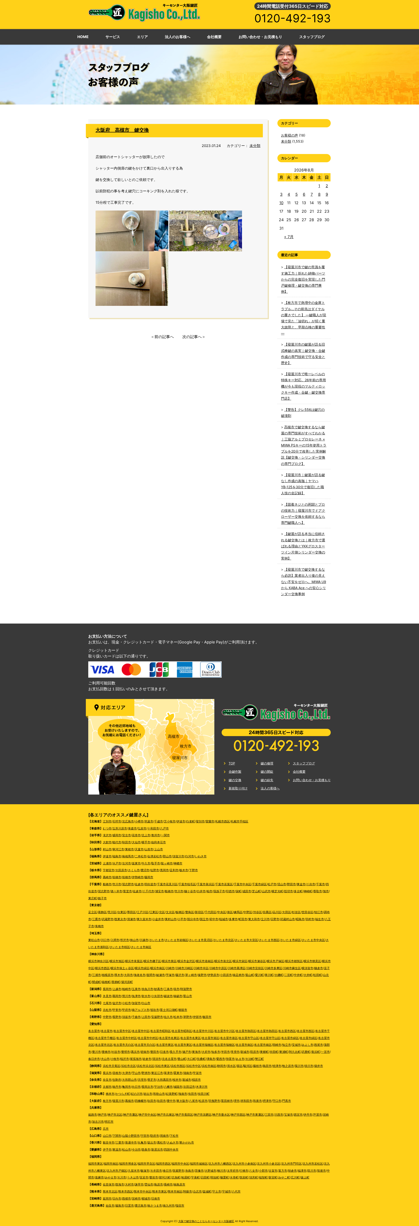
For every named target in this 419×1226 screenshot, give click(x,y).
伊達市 (181, 821)
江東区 (153, 912)
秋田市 (126, 842)
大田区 (286, 912)
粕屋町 (185, 1177)
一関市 (165, 835)
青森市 (132, 828)
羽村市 (310, 919)
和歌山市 (159, 1094)
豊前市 (153, 1177)
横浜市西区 (102, 968)
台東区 (121, 912)
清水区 (231, 1066)
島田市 (267, 1066)
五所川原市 (120, 828)
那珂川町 (165, 1177)
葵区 (239, 1066)
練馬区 (238, 912)
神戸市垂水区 (221, 1114)
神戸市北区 (115, 1114)
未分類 (255, 145)
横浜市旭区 (117, 961)
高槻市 (173, 736)
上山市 (158, 849)
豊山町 (181, 1059)
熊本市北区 (110, 1191)
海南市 (182, 1094)
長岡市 (107, 989)
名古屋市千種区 (105, 1038)
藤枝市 (257, 1066)
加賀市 (136, 1003)
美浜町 (315, 1052)
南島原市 (179, 1184)
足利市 (174, 870)
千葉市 (320, 884)
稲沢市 (124, 1059)
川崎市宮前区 (255, 968)
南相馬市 (128, 856)
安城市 (296, 1045)
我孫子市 (219, 891)
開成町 (96, 982)
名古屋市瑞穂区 (203, 1045)
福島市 (117, 856)
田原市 (254, 1052)
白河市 (189, 856)
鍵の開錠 (267, 771)
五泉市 (136, 989)
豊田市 (154, 1052)
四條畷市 (140, 1101)
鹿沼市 (145, 870)
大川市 (121, 1177)
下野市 (193, 870)
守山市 (136, 1073)
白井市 (201, 891)
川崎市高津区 (236, 968)
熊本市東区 (159, 1191)
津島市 (211, 1059)
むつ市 (107, 828)
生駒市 (117, 1079)
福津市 (302, 1170)
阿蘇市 (187, 1191)
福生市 (319, 919)
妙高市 (158, 989)
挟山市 (134, 940)
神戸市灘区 (130, 1114)
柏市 (209, 891)
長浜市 (107, 1073)
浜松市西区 (178, 1066)
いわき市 (201, 856)
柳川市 (221, 1170)
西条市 (146, 1149)
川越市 (144, 940)
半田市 (225, 1052)
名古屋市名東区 (169, 1038)
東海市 (196, 1052)
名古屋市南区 (244, 1045)
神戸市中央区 (147, 1114)
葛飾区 (102, 912)
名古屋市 (94, 1031)
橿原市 (196, 1079)
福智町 (263, 1177)
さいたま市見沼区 (200, 940)
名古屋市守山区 (249, 1038)
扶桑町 (201, 1059)
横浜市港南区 (204, 961)
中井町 (298, 975)
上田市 (146, 1017)
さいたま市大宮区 (246, 940)
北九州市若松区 (313, 1163)
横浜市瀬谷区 (257, 961)
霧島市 (119, 1205)
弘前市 (142, 828)
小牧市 (115, 1059)
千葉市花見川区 (167, 884)
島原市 (158, 1184)
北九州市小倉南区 (244, 1163)
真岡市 (164, 870)
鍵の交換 (235, 780)
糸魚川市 (147, 989)
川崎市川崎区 (184, 968)
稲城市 (223, 919)
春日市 (167, 1170)
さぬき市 (172, 1142)
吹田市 (151, 1101)
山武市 (266, 891)
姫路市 (92, 1114)
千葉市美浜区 (205, 884)
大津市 (126, 1073)
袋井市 (318, 1066)
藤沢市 (180, 975)
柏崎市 (126, 989)
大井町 (308, 975)
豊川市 (96, 1052)
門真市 (286, 1101)
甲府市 (126, 1010)
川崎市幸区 (201, 968)
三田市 (269, 1114)
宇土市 (216, 1191)
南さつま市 (154, 1205)
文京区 (170, 912)
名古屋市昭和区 (160, 1031)
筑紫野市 (178, 1170)
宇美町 (195, 1177)
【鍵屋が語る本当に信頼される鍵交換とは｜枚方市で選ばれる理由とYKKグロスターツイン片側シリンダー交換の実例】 (303, 546)
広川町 (295, 1177)
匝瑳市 (288, 891)
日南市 (155, 1198)
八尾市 (193, 1101)
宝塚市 (288, 1114)
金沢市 (117, 1003)
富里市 (127, 891)
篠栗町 (224, 1177)
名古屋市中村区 (126, 1038)
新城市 (245, 1052)
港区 (230, 912)
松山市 (126, 1149)
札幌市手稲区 (239, 821)
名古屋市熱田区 (246, 1031)
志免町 (176, 1177)
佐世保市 (108, 1184)
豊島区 (189, 912)
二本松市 (140, 856)
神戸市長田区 (184, 1114)
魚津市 (136, 996)
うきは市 (133, 1177)
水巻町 (234, 1177)
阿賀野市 (186, 989)
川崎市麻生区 (292, 968)
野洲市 (146, 1073)
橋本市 (110, 1094)
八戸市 (164, 828)
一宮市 (325, 1052)
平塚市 (170, 975)
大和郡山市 (129, 1079)
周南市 (164, 1135)
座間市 (150, 975)
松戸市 (272, 884)
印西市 (230, 891)
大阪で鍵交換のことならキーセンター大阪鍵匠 (206, 1221)
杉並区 (296, 912)
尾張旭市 (136, 1059)
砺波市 (168, 996)
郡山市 (167, 856)
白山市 (146, 1003)
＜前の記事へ (162, 336)
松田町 (317, 975)
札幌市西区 (222, 821)
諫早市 (139, 1184)
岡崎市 (277, 1045)
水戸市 (117, 863)
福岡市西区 (163, 1163)
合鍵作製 (235, 771)
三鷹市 (96, 919)
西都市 (126, 1198)
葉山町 (249, 975)
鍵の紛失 (267, 780)
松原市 (203, 1101)
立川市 (265, 919)
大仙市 (136, 842)
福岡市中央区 (180, 1163)
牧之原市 (288, 1066)
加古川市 (98, 1121)
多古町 (298, 891)
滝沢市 (107, 835)
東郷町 (264, 1052)
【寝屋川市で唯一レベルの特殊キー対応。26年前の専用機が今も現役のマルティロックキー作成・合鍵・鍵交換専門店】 (303, 386)
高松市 (161, 1142)
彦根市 (117, 1073)
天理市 (142, 1079)
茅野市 (187, 1017)
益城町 (207, 1191)
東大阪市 (182, 1101)
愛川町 (259, 975)
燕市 (176, 989)
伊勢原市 (213, 975)
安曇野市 (157, 1017)
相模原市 (107, 975)
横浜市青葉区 (134, 961)
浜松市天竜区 (111, 1066)
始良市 (110, 1205)
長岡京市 (147, 1086)
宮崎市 (136, 1198)
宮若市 (144, 1177)
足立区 (92, 912)
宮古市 (126, 835)
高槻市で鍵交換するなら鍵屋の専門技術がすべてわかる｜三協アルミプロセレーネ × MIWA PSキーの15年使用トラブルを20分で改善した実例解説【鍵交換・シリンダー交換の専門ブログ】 (303, 445)
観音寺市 (108, 1142)
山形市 (149, 849)
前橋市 (117, 877)
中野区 (247, 912)
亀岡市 (126, 1086)
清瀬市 (131, 919)
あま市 (240, 1059)
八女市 (253, 1170)
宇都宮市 (108, 870)
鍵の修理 (267, 763)
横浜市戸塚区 (275, 961)
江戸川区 (142, 912)
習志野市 (128, 884)
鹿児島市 (140, 1205)
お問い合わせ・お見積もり (312, 780)
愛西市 (220, 1059)
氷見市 (107, 996)
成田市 (246, 891)
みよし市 (307, 1045)
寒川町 (269, 975)
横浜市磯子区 (152, 961)
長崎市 (168, 1184)
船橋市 (107, 884)
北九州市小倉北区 (268, 1163)
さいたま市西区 (269, 940)
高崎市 (107, 877)
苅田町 (205, 1177)
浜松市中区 (193, 1066)
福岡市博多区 (128, 1163)
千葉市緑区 (259, 884)
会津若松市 (154, 856)
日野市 (275, 919)
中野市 (107, 1017)
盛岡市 (117, 835)
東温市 (117, 1149)
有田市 (192, 1094)
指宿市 (180, 1205)
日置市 (129, 1205)
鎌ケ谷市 (190, 891)
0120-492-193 (292, 18)
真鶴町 (116, 982)
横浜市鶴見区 (312, 961)
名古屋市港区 (210, 1038)
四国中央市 (171, 1149)
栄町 (239, 891)
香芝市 (151, 1079)
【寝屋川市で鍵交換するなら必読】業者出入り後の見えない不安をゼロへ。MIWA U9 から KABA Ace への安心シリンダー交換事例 (303, 581)
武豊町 (306, 1052)
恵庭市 (149, 821)
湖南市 (187, 1073)
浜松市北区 (128, 1066)
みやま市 (110, 1177)
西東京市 (120, 919)
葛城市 (186, 1079)
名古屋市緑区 (290, 1038)
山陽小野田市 (131, 1135)
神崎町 (308, 891)
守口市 (277, 1101)
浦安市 (159, 891)
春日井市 (94, 1059)
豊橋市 (106, 1052)
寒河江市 (118, 849)
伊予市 (107, 1149)
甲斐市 (117, 1010)
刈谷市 (116, 1052)
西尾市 (318, 1045)
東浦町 (283, 1052)
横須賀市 (307, 968)
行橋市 (244, 1170)
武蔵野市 (107, 919)
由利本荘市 (158, 842)
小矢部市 (157, 996)
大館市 (107, 842)
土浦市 (107, 863)
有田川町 (204, 1094)
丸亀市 (142, 1142)
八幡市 (168, 1086)
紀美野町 (171, 1094)
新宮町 (273, 1177)
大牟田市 (156, 1170)
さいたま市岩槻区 (176, 940)
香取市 (317, 891)
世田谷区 (307, 912)
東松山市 (94, 940)
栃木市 (183, 870)
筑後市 (321, 1170)
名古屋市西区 (287, 1031)
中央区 (221, 912)
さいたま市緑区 (290, 940)
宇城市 (226, 1191)
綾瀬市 (160, 975)
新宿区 (199, 912)
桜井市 (177, 1079)
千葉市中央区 (242, 884)
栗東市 (178, 1073)
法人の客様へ (270, 788)
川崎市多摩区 (273, 968)
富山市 (187, 996)
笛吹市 (154, 1010)
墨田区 (131, 912)
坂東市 (136, 863)
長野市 (117, 1017)
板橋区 (180, 912)
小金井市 (158, 919)
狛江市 (318, 912)
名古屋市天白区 (123, 1045)
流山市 (281, 884)
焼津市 (277, 1066)
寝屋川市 (180, 757)
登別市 (200, 821)
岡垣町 (214, 1177)
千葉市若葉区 (224, 884)
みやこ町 (284, 1177)
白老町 (190, 821)
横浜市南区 (157, 968)
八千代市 (148, 891)
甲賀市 (197, 1073)
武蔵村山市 (287, 919)
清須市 (156, 1059)
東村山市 (171, 919)
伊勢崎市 (138, 877)
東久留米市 (144, 919)
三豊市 (119, 1142)
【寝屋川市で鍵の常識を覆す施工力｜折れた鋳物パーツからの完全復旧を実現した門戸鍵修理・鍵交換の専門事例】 (303, 279)
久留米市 (134, 1170)
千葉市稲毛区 (187, 884)
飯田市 (207, 1017)
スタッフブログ (304, 763)
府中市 (214, 919)
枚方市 (186, 746)
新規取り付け (238, 788)
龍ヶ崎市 (167, 863)
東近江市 (157, 1073)
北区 (162, 912)
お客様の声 (289, 135)
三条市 (168, 989)
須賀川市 (178, 856)
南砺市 (178, 996)
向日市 (136, 1086)
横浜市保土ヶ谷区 (122, 968)
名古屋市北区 (104, 1045)
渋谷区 (257, 912)
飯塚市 (145, 1170)
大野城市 (210, 1170)
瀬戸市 (186, 1052)
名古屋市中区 (122, 1031)
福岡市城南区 (199, 1163)
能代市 (117, 842)
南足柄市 (238, 975)
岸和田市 (246, 1101)
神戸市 (102, 1114)
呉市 (106, 1128)
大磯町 (278, 975)
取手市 (155, 863)
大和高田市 (164, 1079)
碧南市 (145, 1052)
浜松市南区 (209, 1066)
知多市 (215, 1052)
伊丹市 (308, 1114)
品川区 (277, 912)
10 (281, 202)
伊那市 (197, 1017)
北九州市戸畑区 (117, 1170)
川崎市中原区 (218, 968)
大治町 (249, 1059)
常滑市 (235, 1052)
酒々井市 (116, 891)
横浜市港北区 (223, 961)
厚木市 (118, 975)
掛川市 (309, 1066)
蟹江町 (259, 1059)
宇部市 (145, 1135)
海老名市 (139, 975)
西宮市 (298, 1114)
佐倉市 (139, 884)
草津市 (168, 1073)
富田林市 (227, 1101)
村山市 (107, 849)
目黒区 (267, 912)
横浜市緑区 (142, 968)
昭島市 (300, 919)
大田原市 (121, 870)
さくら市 (134, 870)
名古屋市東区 (165, 1045)
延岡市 (107, 1198)
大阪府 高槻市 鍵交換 (122, 130)
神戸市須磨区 (202, 1114)
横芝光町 (277, 891)
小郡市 (263, 1170)
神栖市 (178, 863)
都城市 (146, 1198)
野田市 (291, 884)
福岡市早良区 (146, 1163)
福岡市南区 (111, 1163)
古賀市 (273, 1170)
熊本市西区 (125, 1191)
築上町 (305, 1177)
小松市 (126, 1003)
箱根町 (106, 982)
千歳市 (158, 821)
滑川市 (126, 996)
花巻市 (136, 835)
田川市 (311, 1170)
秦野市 (202, 975)
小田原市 (226, 975)
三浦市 (96, 975)
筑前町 (244, 1177)
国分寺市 (193, 919)
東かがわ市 (186, 1142)
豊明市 (125, 1052)
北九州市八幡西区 (220, 1163)
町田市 (243, 919)
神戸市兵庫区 (166, 1114)
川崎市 (170, 968)
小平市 (181, 919)
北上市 (146, 835)
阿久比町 (295, 1052)
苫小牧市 (170, 821)
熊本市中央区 (142, 1191)
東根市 (129, 849)
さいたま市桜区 (120, 947)
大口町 (191, 1059)
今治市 (136, 1149)
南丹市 (117, 1086)
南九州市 (169, 1205)
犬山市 (105, 1059)
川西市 (278, 1114)
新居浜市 (157, 1149)
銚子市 (102, 898)
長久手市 (175, 1052)
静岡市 (221, 1066)
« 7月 (289, 236)
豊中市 (171, 1101)
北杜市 (107, 1010)
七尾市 (107, 1003)
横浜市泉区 (169, 961)
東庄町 (92, 898)
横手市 (146, 842)
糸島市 (189, 1170)
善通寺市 (131, 1142)
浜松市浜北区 (145, 1066)
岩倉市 (147, 1059)
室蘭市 (210, 821)
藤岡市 (149, 877)
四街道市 (150, 884)
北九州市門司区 (291, 1163)
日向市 (117, 1198)
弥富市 (230, 1059)
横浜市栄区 (240, 961)
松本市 (178, 1017)
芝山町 (256, 891)
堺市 (237, 1101)
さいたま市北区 (223, 940)
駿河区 (247, 1066)
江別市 (107, 821)
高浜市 (135, 1052)
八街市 (310, 884)
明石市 (109, 1121)
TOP (232, 763)
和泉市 (257, 1101)
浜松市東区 (162, 1066)
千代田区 (210, 912)
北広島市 (128, 821)
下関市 (117, 1135)
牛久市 (146, 863)
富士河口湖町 (168, 1010)
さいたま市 (156, 940)
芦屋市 (317, 1114)
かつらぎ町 (122, 1094)
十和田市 (153, 828)
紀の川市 (137, 1094)
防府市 (154, 1135)
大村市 (129, 1184)
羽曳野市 (214, 1101)
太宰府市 (233, 1170)
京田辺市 (189, 1086)
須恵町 (253, 1177)
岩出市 (148, 1094)
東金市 (301, 884)
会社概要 (299, 771)
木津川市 (202, 1086)
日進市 (164, 1052)
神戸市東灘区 (255, 1114)
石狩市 (117, 821)
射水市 (146, 996)
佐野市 (154, 870)
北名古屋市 (169, 1059)
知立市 (286, 1045)
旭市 (326, 891)
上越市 (117, 989)
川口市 (105, 940)
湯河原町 (127, 982)
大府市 (206, 1052)
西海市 (119, 1184)
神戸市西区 (238, 1114)
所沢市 (124, 940)
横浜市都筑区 (294, 961)
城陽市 (178, 1086)
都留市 (182, 1010)
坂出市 (151, 1142)
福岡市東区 (95, 1163)
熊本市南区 (175, 1191)
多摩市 (233, 919)
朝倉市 (292, 1170)
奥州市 (155, 835)
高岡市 (117, 996)
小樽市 (139, 821)
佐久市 (168, 1017)
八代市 (236, 1191)
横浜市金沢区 (186, 961)
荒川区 (112, 912)
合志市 (197, 1191)
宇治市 (158, 1086)
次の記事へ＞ (194, 336)
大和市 (128, 975)
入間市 (115, 940)
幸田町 (274, 1052)
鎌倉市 (318, 968)
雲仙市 (149, 1184)
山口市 (107, 1135)
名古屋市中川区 (203, 1031)
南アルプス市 (140, 1010)
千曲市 (136, 1017)
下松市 (174, 1135)
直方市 (282, 1170)
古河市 (126, 863)
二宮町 (288, 975)
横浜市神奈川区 (98, 961)
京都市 (107, 1086)
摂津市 (267, 1101)
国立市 (204, 919)
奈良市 (107, 1079)
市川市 (117, 884)
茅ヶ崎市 (191, 975)
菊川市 (299, 1066)
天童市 (139, 849)
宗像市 (199, 1170)
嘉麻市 (99, 1177)
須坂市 (126, 1017)
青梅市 (99, 926)
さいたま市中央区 (313, 940)
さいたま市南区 (141, 947)
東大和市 (254, 919)
